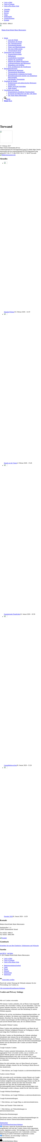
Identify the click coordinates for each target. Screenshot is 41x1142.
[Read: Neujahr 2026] (6, 768)
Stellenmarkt (8, 16)
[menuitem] (22, 9)
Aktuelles (7, 9)
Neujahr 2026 (8, 916)
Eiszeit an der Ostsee (10, 463)
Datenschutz (4, 1123)
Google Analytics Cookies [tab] (8, 1048)
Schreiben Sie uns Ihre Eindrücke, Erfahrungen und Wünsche (19, 945)
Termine (6, 11)
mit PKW (3, 953)
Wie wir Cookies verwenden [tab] (9, 1000)
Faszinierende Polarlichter (12, 614)
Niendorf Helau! (9, 312)
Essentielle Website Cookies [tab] (9, 1025)
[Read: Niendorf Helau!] (6, 163)
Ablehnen (22, 988)
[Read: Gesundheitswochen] (6, 616)
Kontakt (6, 20)
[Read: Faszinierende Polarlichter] (6, 465)
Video (6, 15)
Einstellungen (14, 988)
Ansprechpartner (9, 18)
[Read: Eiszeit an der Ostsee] (6, 314)
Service (6, 13)
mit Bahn (10, 953)
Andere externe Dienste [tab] (7, 1074)
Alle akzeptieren (5, 988)
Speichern (13, 1124)
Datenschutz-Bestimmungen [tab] (9, 1114)
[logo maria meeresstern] (13, 30)
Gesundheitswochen (10, 765)
